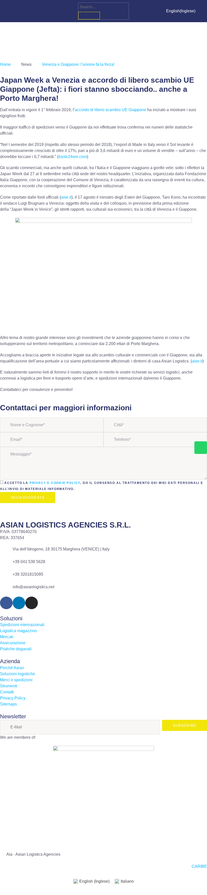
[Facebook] (10, 11)
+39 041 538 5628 (29, 562)
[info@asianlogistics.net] (6, 590)
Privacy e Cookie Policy (55, 483)
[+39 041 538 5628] (6, 565)
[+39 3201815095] (6, 577)
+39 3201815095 (28, 574)
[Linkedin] (19, 11)
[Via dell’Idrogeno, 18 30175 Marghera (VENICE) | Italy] (6, 552)
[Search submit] (89, 15)
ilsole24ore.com (72, 157)
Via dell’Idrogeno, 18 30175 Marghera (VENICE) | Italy (61, 549)
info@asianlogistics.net (33, 587)
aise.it (66, 197)
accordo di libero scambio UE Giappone (110, 110)
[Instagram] (28, 11)
